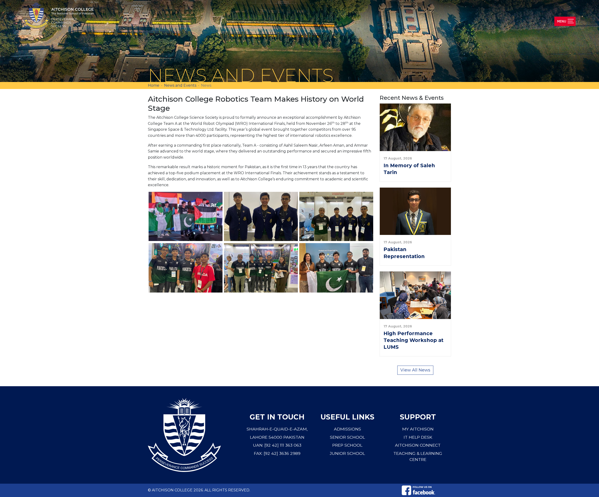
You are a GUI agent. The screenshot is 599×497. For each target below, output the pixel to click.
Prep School (347, 445)
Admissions (347, 429)
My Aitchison (418, 429)
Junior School (347, 453)
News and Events (180, 85)
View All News (415, 370)
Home (153, 85)
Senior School (347, 437)
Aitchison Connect (418, 445)
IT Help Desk (418, 437)
